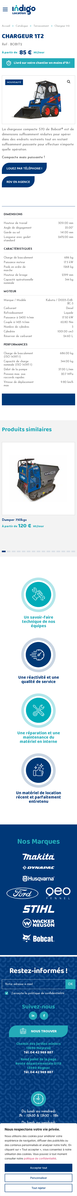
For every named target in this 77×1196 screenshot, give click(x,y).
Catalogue (22, 26)
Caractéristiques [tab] (38, 200)
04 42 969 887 (41, 1052)
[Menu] (5, 9)
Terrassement (41, 26)
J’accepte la (38, 993)
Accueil (6, 26)
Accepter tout (38, 1167)
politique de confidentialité (40, 1158)
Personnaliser (38, 1177)
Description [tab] (38, 399)
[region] (38, 1159)
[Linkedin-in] (33, 1015)
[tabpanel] (38, 300)
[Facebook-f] (44, 1015)
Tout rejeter (39, 1187)
